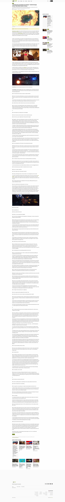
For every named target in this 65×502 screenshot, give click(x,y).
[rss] (45, 484)
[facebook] (50, 484)
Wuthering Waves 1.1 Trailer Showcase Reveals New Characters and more (36, 448)
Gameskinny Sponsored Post (14, 455)
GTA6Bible (37, 495)
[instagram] (47, 484)
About (12, 486)
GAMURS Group (51, 497)
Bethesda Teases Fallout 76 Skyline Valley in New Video (36, 465)
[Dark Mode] (49, 1)
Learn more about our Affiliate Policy (15, 437)
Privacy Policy (22, 486)
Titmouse (25, 67)
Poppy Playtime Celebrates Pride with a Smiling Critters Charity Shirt (28, 466)
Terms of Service (18, 486)
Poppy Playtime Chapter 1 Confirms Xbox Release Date (29, 447)
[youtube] (52, 484)
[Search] (47, 1)
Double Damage (20, 33)
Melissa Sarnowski (28, 468)
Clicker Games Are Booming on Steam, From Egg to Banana (22, 465)
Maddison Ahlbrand (35, 450)
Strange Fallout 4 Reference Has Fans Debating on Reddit (15, 465)
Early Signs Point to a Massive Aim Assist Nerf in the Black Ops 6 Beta (22, 447)
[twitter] (48, 484)
